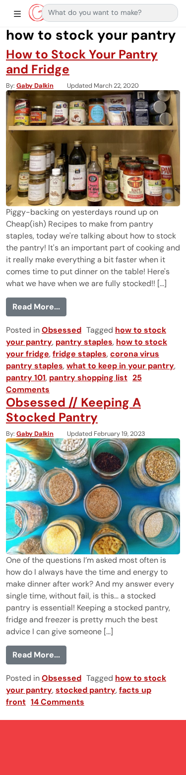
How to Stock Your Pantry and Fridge (82, 62)
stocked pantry (86, 690)
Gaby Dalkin (35, 85)
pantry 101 (26, 377)
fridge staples (80, 354)
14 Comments (57, 702)
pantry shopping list (88, 377)
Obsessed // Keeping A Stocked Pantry (73, 410)
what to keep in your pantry (120, 365)
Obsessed (61, 330)
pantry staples (84, 342)
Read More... (39, 306)
